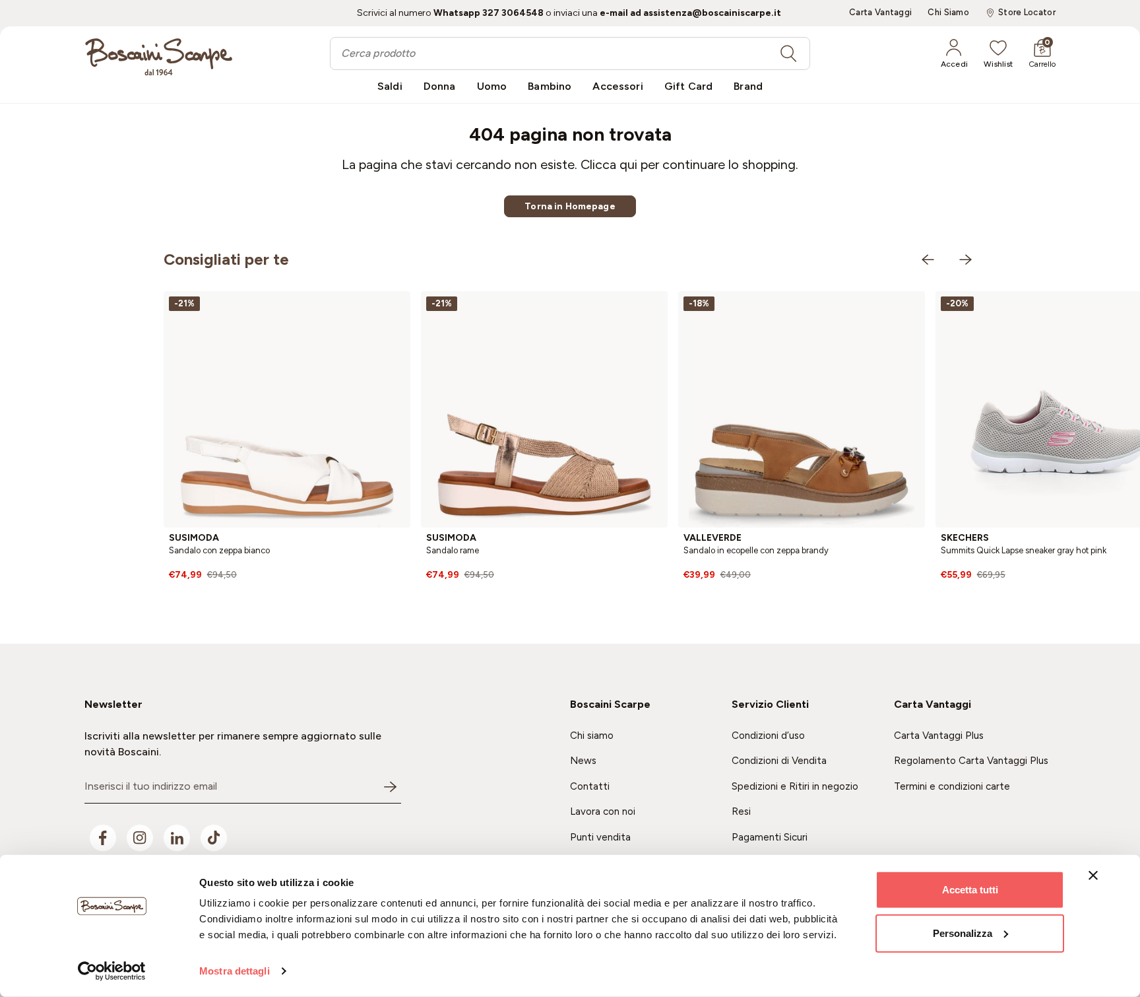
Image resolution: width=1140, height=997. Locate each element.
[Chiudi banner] (1093, 875)
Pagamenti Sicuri (770, 837)
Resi (741, 811)
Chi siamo (592, 735)
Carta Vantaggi (880, 12)
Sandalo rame (452, 550)
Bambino (549, 86)
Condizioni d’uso (768, 735)
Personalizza (962, 932)
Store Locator (1027, 12)
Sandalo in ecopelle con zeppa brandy (756, 550)
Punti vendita (600, 837)
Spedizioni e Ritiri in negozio (795, 786)
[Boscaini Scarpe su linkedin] (177, 838)
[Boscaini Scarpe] (158, 57)
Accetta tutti (970, 889)
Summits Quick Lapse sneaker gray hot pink (1023, 550)
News (583, 761)
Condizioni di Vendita (779, 761)
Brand (748, 86)
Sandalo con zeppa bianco (219, 550)
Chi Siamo (948, 12)
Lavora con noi (602, 811)
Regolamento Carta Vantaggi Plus (971, 761)
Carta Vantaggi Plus (939, 735)
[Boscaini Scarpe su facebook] (103, 838)
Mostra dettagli (234, 971)
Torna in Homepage (569, 206)
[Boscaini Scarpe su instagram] (140, 838)
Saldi (389, 86)
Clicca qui (609, 164)
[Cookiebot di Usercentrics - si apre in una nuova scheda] (112, 971)
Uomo (492, 86)
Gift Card (688, 86)
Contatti (590, 786)
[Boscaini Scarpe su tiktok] (214, 838)
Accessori (617, 86)
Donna (440, 86)
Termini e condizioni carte (952, 786)
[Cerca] (788, 53)
